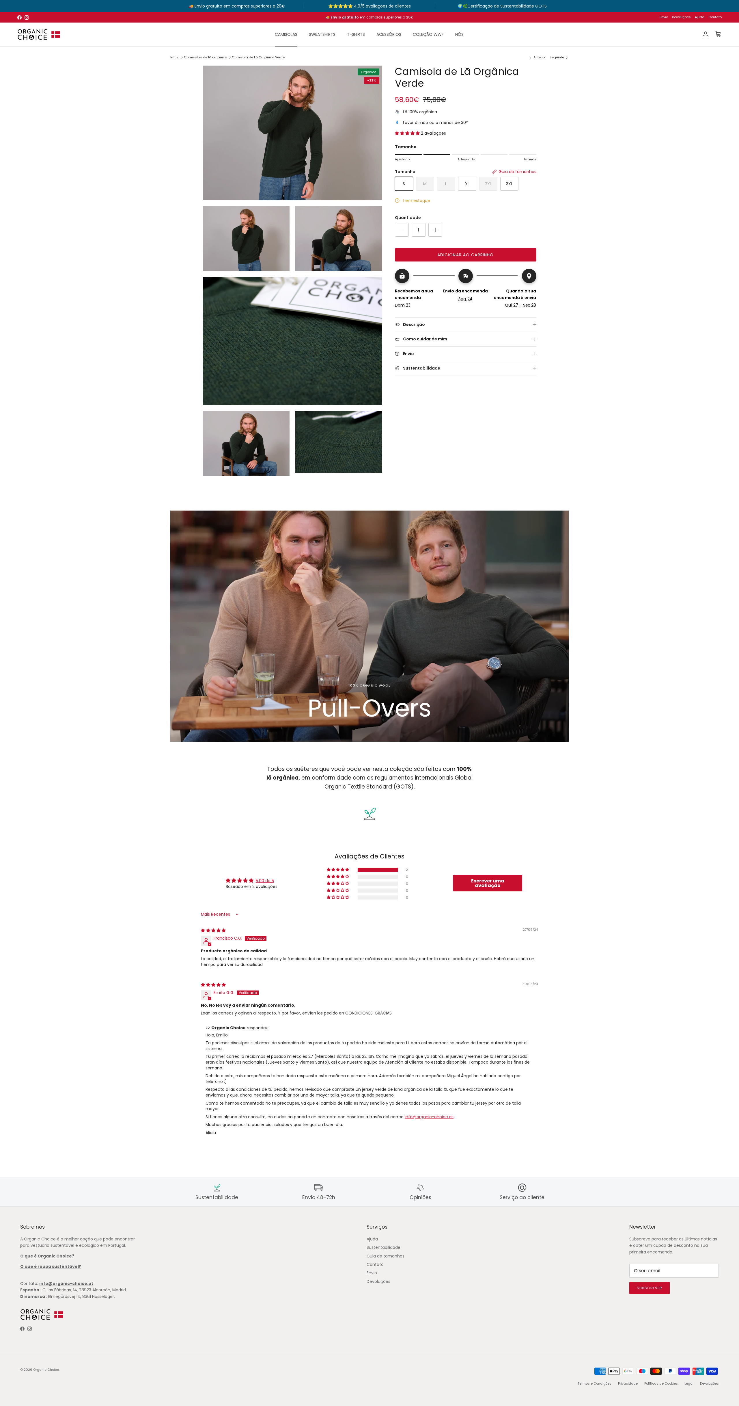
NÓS (459, 34)
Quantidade (408, 217)
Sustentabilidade (383, 1247)
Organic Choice (46, 1369)
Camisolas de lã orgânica (205, 57)
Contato (715, 17)
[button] (408, 133)
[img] (213, 930)
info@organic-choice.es (429, 1117)
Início (174, 57)
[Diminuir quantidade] (402, 230)
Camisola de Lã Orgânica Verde (258, 57)
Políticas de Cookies (661, 1383)
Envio (664, 17)
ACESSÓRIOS (388, 34)
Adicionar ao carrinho (465, 255)
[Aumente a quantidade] (435, 230)
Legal (688, 1383)
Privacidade (628, 1383)
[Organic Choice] (39, 34)
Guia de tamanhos (385, 1256)
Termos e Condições (594, 1383)
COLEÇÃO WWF (428, 34)
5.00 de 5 (265, 881)
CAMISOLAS (286, 34)
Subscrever (649, 1288)
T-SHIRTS (356, 34)
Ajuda (699, 17)
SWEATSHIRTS (322, 34)
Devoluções (681, 17)
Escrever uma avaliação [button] (487, 883)
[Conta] (704, 34)
